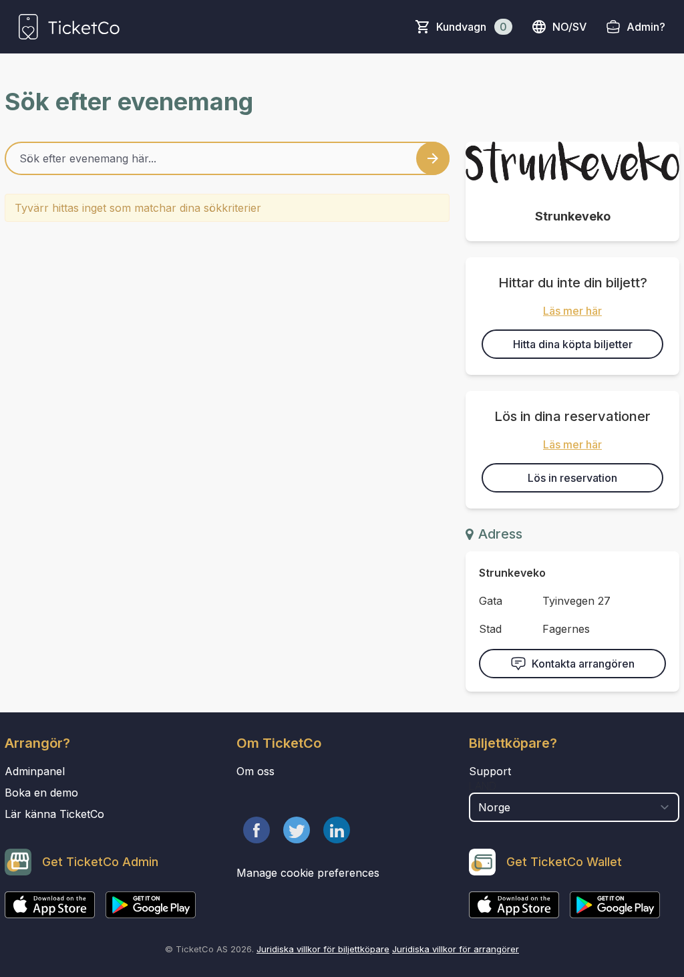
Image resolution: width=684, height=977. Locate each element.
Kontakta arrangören (583, 663)
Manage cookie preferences (307, 872)
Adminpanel (35, 771)
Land (482, 786)
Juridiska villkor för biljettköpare (322, 949)
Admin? (646, 26)
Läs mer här (572, 310)
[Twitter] (296, 830)
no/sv (569, 26)
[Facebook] (256, 830)
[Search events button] (433, 158)
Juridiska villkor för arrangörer (455, 949)
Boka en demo (41, 792)
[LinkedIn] (336, 830)
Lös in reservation (572, 477)
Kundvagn (471, 26)
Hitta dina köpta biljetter (573, 344)
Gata (490, 600)
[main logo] (69, 26)
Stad (490, 629)
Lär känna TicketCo (54, 814)
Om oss (255, 771)
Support (490, 771)
